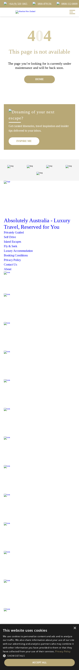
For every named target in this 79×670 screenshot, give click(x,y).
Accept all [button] (39, 662)
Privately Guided (14, 232)
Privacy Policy (12, 260)
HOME (39, 79)
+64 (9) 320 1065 (18, 3)
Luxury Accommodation (18, 250)
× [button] (74, 628)
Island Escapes (12, 241)
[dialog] (39, 647)
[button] (39, 655)
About (7, 269)
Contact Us (10, 264)
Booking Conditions (16, 255)
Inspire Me (24, 141)
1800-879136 (44, 3)
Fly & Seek (10, 246)
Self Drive (10, 237)
